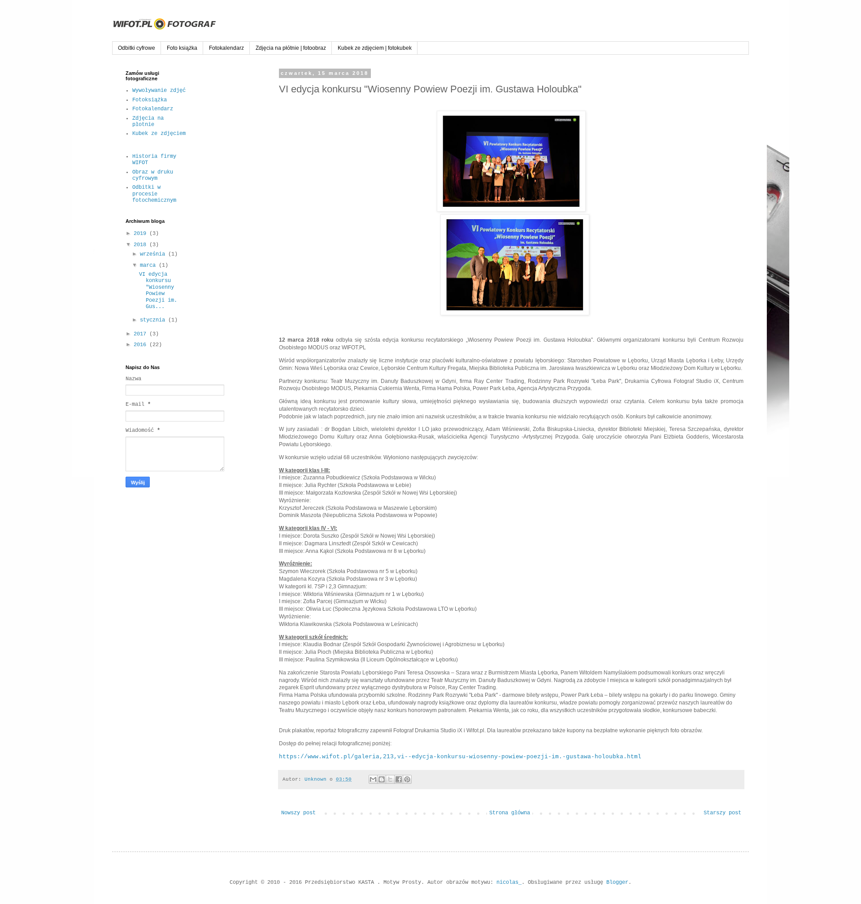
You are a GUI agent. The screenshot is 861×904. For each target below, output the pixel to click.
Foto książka (182, 48)
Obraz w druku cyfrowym (152, 175)
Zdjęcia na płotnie (148, 121)
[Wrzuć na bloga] (381, 779)
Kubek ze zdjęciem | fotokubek (375, 48)
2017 (141, 334)
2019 (141, 233)
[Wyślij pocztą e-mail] (373, 779)
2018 (141, 245)
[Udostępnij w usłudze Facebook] (398, 779)
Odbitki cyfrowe (136, 48)
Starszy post (722, 813)
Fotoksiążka (149, 100)
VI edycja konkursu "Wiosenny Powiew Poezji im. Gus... (158, 290)
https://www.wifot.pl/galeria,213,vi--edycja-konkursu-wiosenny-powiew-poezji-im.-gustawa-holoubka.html (460, 756)
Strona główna (509, 813)
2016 (141, 345)
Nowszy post (298, 813)
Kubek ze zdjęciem (159, 133)
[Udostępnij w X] (390, 779)
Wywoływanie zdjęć (159, 90)
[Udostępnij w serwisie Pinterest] (407, 779)
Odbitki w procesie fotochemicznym (154, 194)
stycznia (154, 320)
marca (149, 265)
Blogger (617, 882)
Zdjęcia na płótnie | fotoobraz (291, 48)
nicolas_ (509, 882)
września (154, 254)
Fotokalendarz (226, 48)
